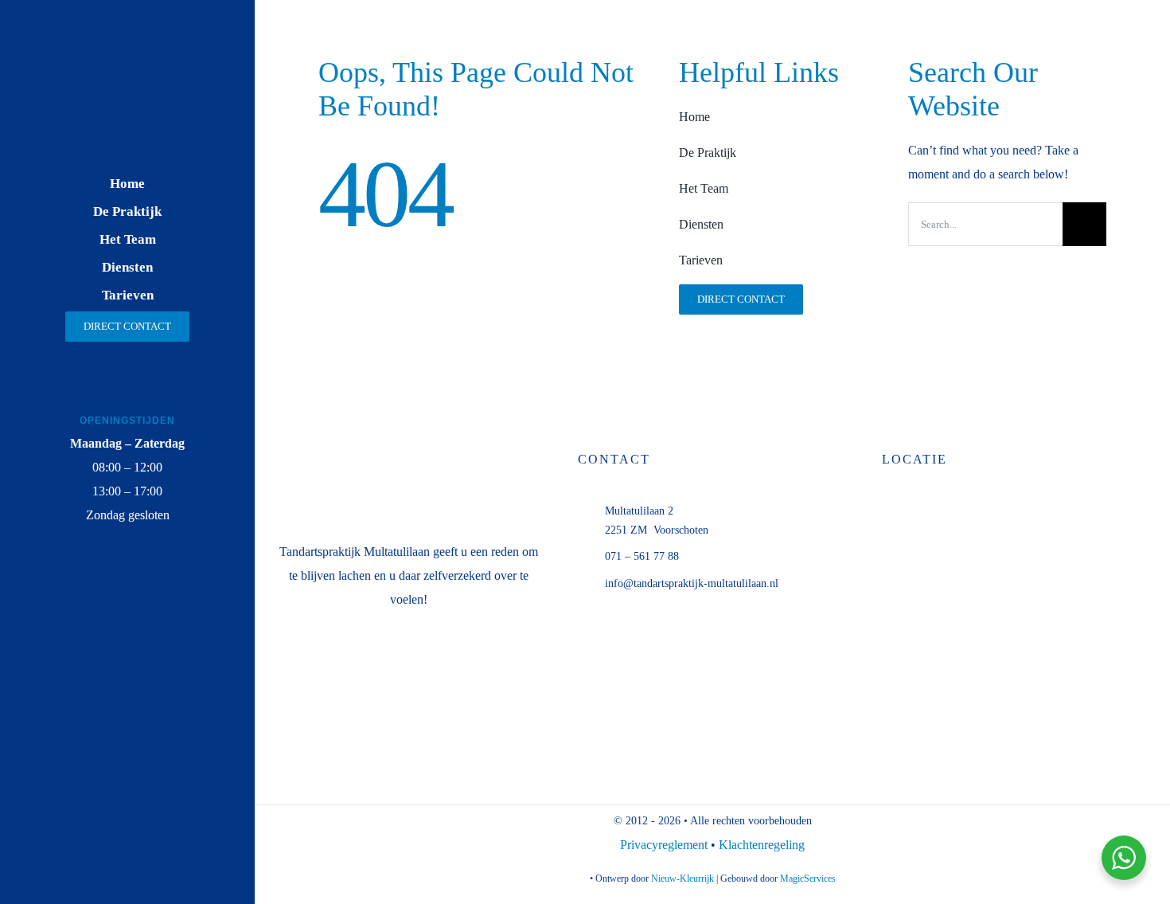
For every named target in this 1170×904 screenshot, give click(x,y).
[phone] (165, 589)
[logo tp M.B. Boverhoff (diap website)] (127, 57)
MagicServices (808, 878)
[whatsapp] (90, 589)
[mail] (127, 589)
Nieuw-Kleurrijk (682, 878)
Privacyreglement (665, 844)
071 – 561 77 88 (642, 556)
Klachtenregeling (762, 844)
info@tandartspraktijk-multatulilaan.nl (691, 583)
